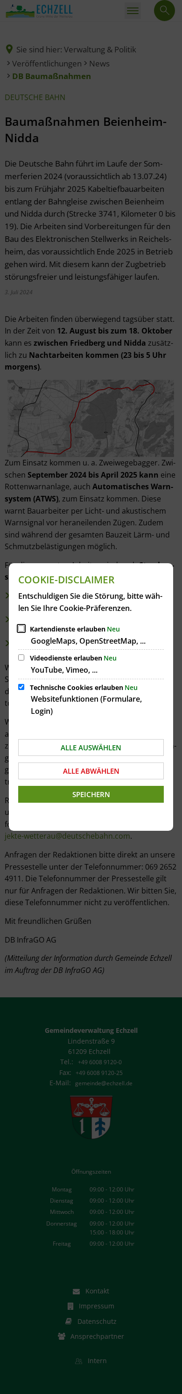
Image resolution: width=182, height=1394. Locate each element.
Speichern (91, 794)
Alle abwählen (91, 771)
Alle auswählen (91, 747)
